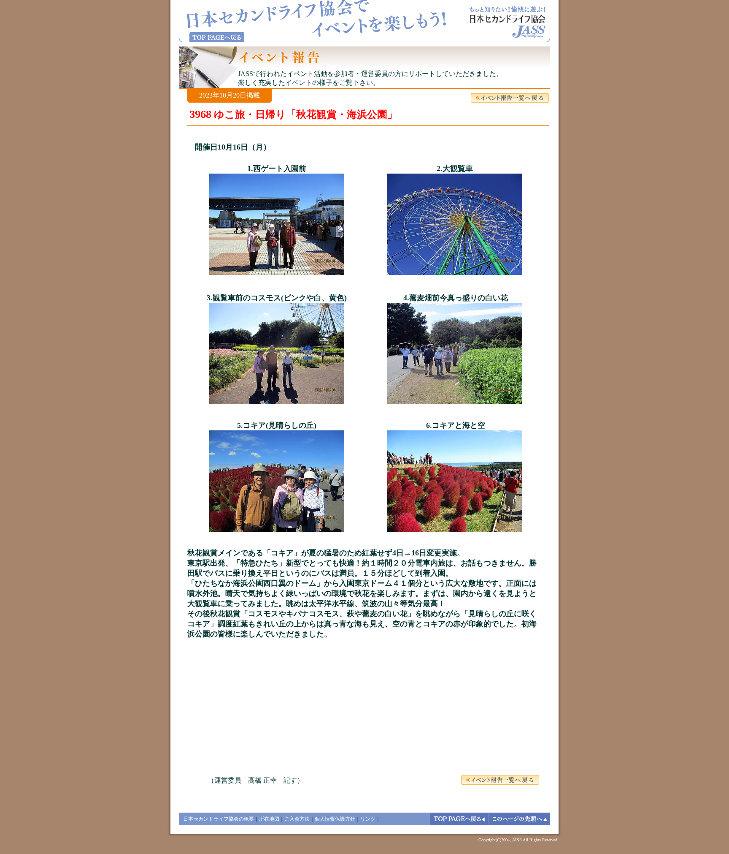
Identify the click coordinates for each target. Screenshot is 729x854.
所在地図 (269, 819)
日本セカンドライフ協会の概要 (218, 819)
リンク (367, 819)
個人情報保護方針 (335, 819)
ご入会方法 (297, 819)
